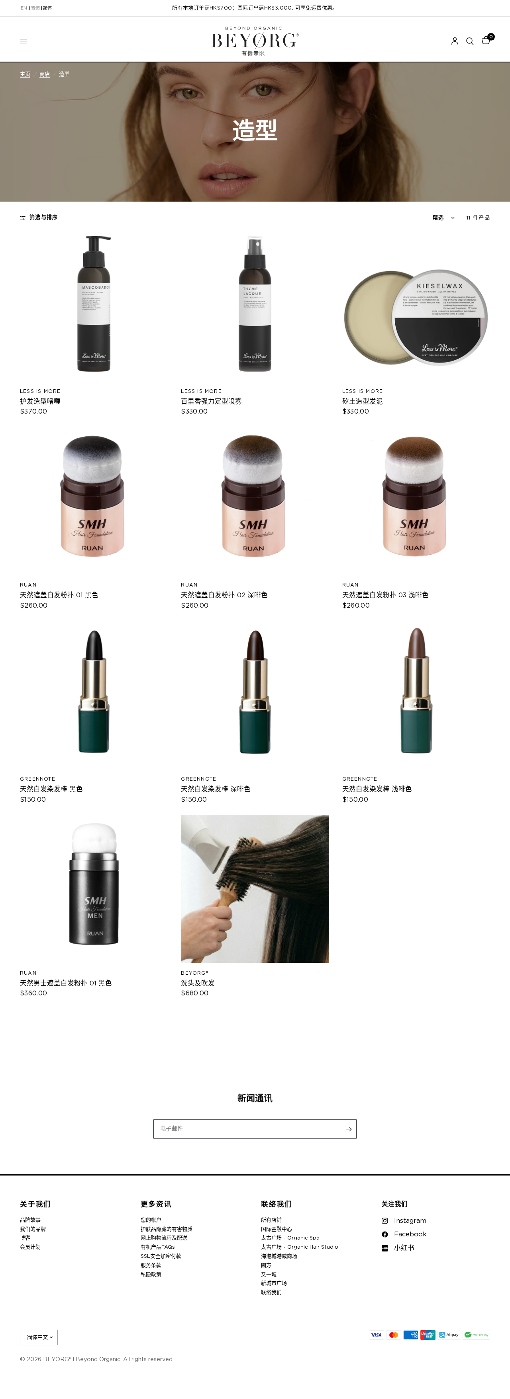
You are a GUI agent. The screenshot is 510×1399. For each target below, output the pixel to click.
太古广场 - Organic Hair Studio (299, 1247)
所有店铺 (271, 1220)
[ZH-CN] (47, 8)
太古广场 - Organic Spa (290, 1238)
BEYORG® (194, 973)
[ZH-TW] (35, 8)
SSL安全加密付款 (161, 1256)
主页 (25, 74)
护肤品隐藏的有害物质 (166, 1229)
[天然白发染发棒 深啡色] (255, 695)
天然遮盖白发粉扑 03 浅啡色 (385, 595)
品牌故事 (30, 1220)
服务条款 (151, 1265)
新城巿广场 (274, 1283)
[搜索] (470, 41)
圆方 (266, 1265)
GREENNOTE (37, 779)
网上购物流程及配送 (164, 1238)
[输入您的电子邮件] (349, 1129)
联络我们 (276, 1204)
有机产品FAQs (158, 1247)
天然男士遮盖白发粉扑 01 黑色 (66, 983)
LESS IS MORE (40, 391)
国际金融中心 (276, 1229)
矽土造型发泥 (362, 401)
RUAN (28, 585)
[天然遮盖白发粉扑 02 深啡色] (255, 501)
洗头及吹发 (198, 983)
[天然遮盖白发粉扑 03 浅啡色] (416, 501)
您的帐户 (151, 1220)
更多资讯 (156, 1204)
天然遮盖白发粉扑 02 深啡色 (224, 595)
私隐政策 (151, 1274)
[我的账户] (454, 41)
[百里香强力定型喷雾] (255, 307)
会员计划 (30, 1247)
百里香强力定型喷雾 (211, 401)
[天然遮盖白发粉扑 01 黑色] (94, 501)
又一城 (269, 1274)
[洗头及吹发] (255, 888)
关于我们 (35, 1204)
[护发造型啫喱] (94, 307)
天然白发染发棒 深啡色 (216, 789)
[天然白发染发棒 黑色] (94, 695)
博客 (25, 1238)
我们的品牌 (33, 1229)
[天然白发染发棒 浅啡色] (416, 695)
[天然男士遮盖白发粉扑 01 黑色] (94, 888)
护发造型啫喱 (40, 401)
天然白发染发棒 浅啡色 (377, 789)
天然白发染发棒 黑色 (51, 789)
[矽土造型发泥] (416, 307)
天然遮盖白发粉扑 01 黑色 (59, 595)
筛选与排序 (43, 217)
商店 (44, 74)
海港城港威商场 (279, 1256)
